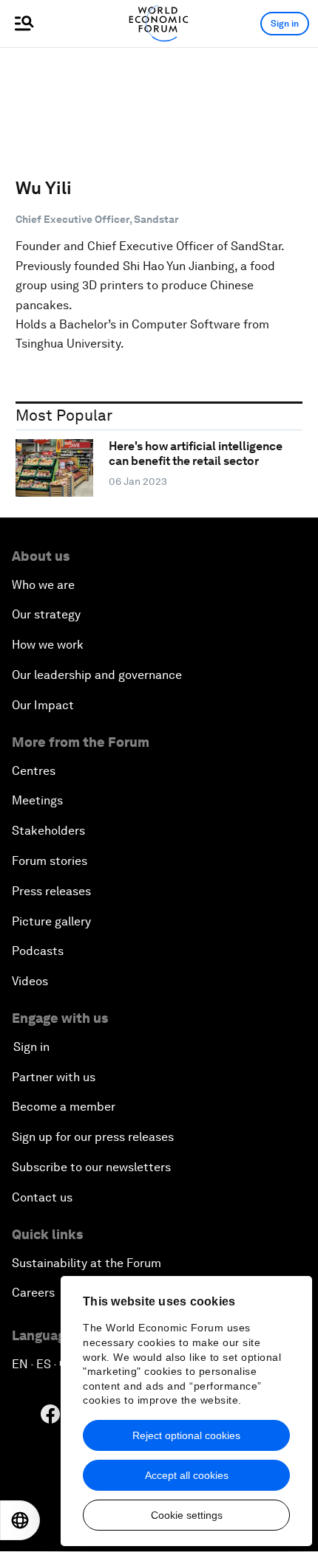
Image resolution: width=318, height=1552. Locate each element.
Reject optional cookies (186, 1435)
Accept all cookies (187, 1475)
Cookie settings (187, 1515)
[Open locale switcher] (20, 1520)
